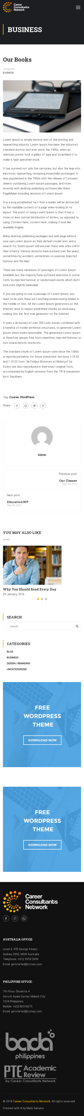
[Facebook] (17, 406)
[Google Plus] (26, 406)
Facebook (6, 918)
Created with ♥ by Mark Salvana (23, 1108)
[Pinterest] (43, 406)
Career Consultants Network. (32, 1101)
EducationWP (18, 502)
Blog (10, 651)
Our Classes (68, 480)
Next (78, 106)
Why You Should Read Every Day (29, 589)
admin (42, 455)
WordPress (27, 397)
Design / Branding (18, 663)
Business (8, 72)
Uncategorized (17, 669)
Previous (6, 106)
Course (14, 397)
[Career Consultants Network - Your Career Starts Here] (16, 8)
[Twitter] (34, 406)
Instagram (15, 918)
